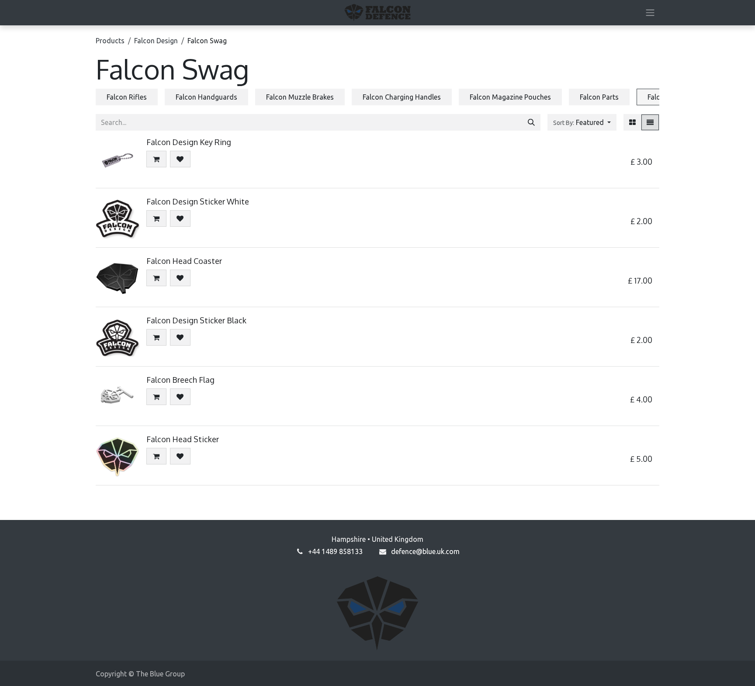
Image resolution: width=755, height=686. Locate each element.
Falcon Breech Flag (180, 380)
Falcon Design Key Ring (188, 142)
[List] (650, 122)
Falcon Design (156, 41)
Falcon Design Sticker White (197, 201)
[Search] (531, 122)
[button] (581, 122)
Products (110, 41)
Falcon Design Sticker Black (196, 320)
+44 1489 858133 (335, 551)
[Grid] (632, 122)
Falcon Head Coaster (184, 261)
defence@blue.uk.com (425, 551)
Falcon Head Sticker (182, 439)
